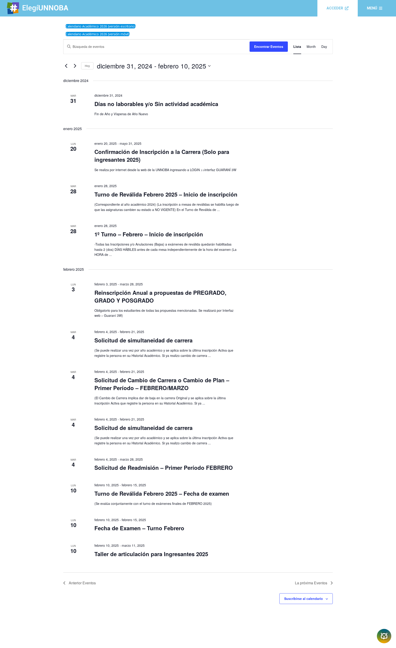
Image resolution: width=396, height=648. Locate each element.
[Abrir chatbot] (384, 636)
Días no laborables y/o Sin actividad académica (156, 104)
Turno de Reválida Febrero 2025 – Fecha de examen (161, 493)
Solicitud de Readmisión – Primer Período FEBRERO (163, 467)
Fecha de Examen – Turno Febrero (139, 528)
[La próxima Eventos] (75, 66)
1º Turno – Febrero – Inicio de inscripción (148, 234)
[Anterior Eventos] (66, 66)
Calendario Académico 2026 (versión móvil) (98, 34)
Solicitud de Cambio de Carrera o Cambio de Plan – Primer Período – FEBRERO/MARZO (161, 384)
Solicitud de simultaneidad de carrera (143, 340)
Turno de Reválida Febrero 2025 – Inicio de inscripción (165, 194)
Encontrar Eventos (268, 46)
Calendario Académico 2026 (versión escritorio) (101, 26)
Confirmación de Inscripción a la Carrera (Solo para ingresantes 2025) (161, 155)
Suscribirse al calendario (303, 598)
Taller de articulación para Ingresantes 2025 (151, 554)
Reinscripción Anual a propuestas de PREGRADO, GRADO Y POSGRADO (160, 296)
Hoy (87, 66)
